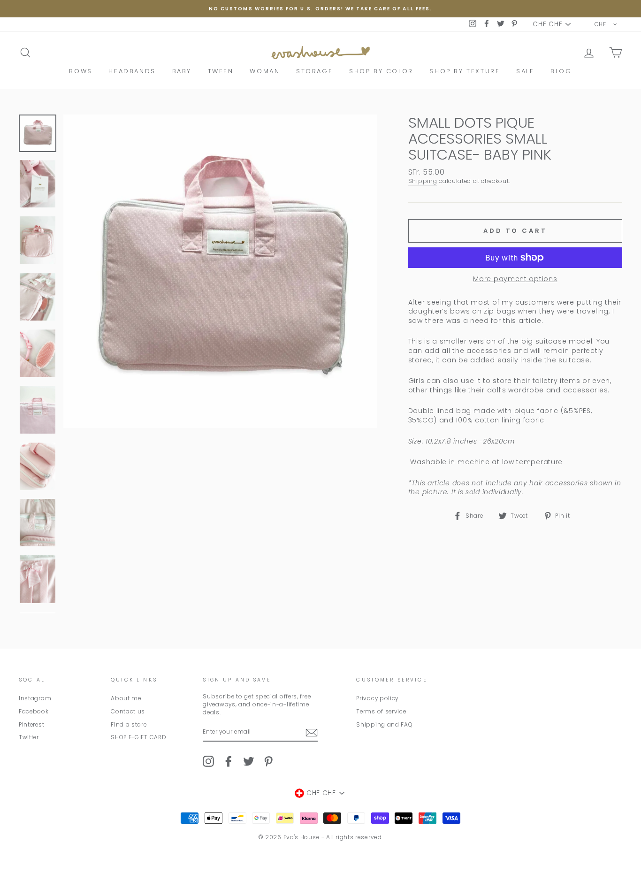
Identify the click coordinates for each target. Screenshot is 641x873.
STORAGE (314, 71)
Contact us (128, 711)
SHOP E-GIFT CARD (138, 737)
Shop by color (381, 71)
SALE (525, 71)
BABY (181, 71)
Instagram (35, 698)
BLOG (561, 71)
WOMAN (265, 71)
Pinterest (31, 724)
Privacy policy (377, 698)
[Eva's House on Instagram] (208, 761)
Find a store (128, 724)
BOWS (80, 71)
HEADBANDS (131, 71)
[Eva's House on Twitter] (248, 761)
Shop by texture (464, 71)
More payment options (515, 279)
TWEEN (221, 71)
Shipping (422, 181)
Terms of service (381, 711)
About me (126, 698)
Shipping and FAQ (384, 724)
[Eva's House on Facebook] (228, 761)
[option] (320, 9)
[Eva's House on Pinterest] (268, 761)
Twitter (29, 737)
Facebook (34, 711)
